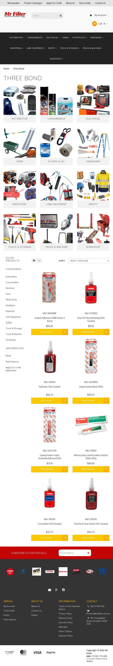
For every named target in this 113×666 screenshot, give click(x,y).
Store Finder (85, 3)
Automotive (16, 37)
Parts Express (12, 361)
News (8, 355)
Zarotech (89, 661)
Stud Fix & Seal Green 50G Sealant (91, 523)
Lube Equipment (35, 48)
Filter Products (13, 259)
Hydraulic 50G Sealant (49, 386)
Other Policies (65, 631)
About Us (70, 3)
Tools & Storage (69, 48)
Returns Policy (65, 618)
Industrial (16, 48)
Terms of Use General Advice (69, 607)
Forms (6, 615)
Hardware (96, 37)
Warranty (63, 627)
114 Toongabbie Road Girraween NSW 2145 (96, 621)
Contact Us (100, 3)
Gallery (34, 615)
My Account (100, 15)
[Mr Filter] (15, 14)
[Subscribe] (87, 552)
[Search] (60, 15)
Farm (66, 37)
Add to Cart (46, 332)
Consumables (35, 37)
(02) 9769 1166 (97, 606)
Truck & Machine (92, 48)
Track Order (9, 610)
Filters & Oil (79, 37)
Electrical (52, 37)
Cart (101, 23)
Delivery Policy (66, 635)
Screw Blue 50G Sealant (50, 523)
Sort (62, 260)
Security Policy (66, 622)
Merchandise (14, 3)
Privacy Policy (65, 613)
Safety (52, 48)
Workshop (56, 59)
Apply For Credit (54, 3)
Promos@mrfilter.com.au (98, 613)
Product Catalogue (33, 3)
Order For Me (87, 332)
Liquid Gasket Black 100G (91, 386)
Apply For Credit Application (13, 369)
